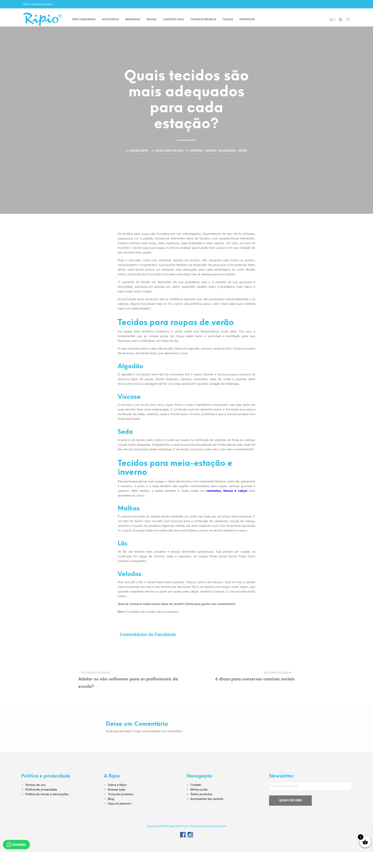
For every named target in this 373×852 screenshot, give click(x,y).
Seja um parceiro (119, 803)
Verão (242, 150)
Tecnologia (227, 150)
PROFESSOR (247, 19)
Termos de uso (35, 784)
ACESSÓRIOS (110, 19)
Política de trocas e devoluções (47, 794)
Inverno (197, 150)
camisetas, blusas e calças (226, 490)
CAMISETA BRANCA (203, 19)
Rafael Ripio (139, 150)
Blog (111, 798)
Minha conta (198, 789)
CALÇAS (228, 19)
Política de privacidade (41, 789)
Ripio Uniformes (84, 19)
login (138, 731)
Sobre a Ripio (117, 784)
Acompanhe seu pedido (206, 798)
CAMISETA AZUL (173, 19)
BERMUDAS (132, 19)
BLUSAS (152, 19)
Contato (195, 784)
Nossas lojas (116, 789)
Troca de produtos (120, 794)
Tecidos (210, 150)
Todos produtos (201, 794)
